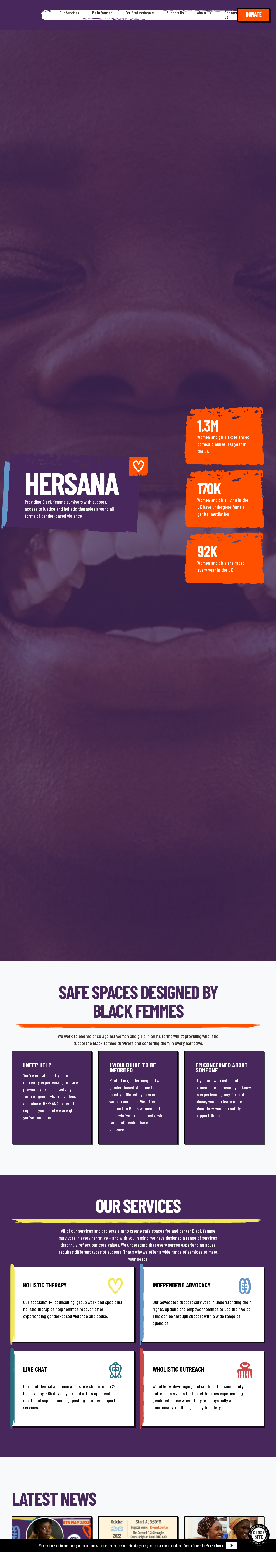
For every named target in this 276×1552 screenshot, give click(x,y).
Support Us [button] (175, 13)
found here (214, 1545)
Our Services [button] (69, 13)
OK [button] (231, 1545)
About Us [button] (204, 13)
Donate (254, 15)
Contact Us (230, 15)
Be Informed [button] (102, 13)
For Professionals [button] (139, 13)
